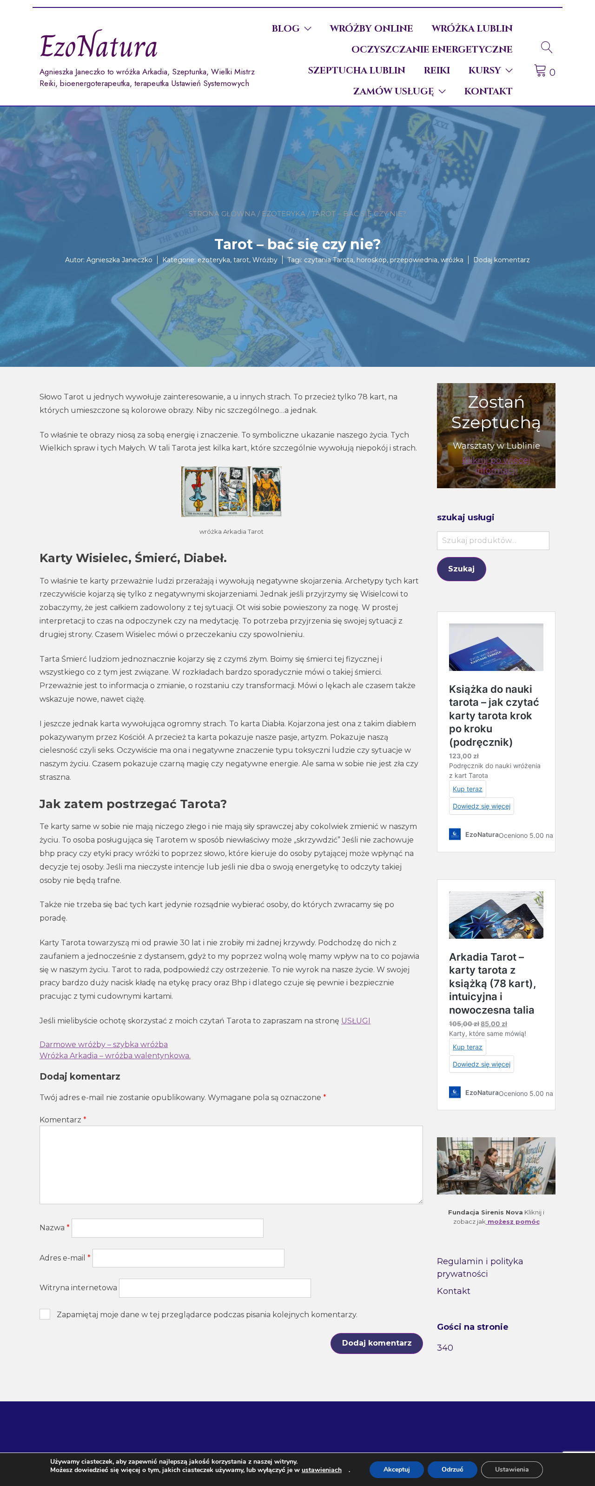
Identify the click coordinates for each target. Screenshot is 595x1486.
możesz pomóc (513, 1221)
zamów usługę (393, 91)
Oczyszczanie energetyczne (432, 49)
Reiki (437, 70)
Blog (286, 28)
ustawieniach (322, 1470)
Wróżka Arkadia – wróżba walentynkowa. (115, 1055)
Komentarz (63, 1119)
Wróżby (265, 259)
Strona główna (222, 213)
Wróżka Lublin (472, 28)
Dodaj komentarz (501, 259)
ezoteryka (283, 213)
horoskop (372, 259)
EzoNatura (99, 46)
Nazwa (55, 1227)
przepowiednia (413, 259)
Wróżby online (371, 28)
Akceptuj (396, 1469)
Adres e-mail (65, 1258)
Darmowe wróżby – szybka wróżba (104, 1044)
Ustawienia (512, 1469)
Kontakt (488, 91)
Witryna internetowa (78, 1287)
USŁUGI (355, 1020)
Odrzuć (452, 1469)
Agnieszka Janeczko (119, 259)
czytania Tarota (328, 259)
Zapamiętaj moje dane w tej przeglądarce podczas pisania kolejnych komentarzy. (207, 1314)
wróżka (452, 259)
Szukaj (461, 568)
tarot (241, 259)
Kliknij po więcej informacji (496, 465)
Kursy (485, 70)
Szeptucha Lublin (356, 70)
